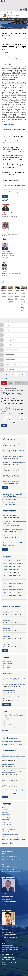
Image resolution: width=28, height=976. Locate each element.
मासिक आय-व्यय (4, 382)
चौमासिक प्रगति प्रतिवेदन (8, 663)
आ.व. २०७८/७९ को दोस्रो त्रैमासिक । (10, 502)
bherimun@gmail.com (10, 901)
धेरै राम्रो (7, 717)
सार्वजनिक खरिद (24, 382)
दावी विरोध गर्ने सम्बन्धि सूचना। (10, 192)
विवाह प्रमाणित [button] (9, 345)
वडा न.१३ (6, 566)
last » (14, 61)
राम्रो (7, 720)
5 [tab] (15, 29)
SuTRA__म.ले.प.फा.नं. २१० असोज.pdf (13, 413)
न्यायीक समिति (10, 382)
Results (4, 732)
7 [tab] (19, 29)
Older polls (5, 730)
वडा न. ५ (5, 583)
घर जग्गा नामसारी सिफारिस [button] (12, 350)
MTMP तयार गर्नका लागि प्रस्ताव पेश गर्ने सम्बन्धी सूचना (14, 678)
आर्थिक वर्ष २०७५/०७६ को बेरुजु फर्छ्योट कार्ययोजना (13, 536)
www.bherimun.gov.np (11, 959)
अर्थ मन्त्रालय (5, 809)
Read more (6, 39)
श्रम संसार (4, 807)
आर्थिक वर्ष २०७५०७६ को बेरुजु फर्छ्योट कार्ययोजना (13, 529)
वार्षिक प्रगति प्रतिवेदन (7, 661)
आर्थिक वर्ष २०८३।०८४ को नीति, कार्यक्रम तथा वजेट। (13, 444)
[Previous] (1, 26)
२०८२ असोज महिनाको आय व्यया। (9, 408)
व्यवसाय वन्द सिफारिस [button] (10, 359)
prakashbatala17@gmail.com (11, 937)
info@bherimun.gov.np (7, 954)
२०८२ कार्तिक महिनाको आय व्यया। (9, 398)
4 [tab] (13, 29)
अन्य (5, 487)
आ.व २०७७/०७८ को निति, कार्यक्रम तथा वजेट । (12, 481)
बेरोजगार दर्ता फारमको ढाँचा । (8, 764)
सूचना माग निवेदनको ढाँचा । (7, 779)
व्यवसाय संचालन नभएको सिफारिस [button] (13, 364)
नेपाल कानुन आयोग (6, 817)
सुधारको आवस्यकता (9, 724)
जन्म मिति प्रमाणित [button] (10, 340)
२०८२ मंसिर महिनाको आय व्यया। (9, 389)
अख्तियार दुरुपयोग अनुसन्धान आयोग (9, 832)
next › (22, 58)
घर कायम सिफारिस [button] (10, 354)
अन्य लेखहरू (6, 704)
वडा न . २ (6, 595)
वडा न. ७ (5, 578)
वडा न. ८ (5, 575)
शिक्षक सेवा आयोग (5, 819)
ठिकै (6, 722)
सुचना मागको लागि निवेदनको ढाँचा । (9, 785)
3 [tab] (12, 29)
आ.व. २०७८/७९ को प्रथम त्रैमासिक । (10, 504)
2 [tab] (10, 29)
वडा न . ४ (6, 592)
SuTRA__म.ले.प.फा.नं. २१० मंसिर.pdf (12, 394)
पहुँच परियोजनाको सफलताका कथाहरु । (10, 515)
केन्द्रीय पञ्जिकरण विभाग (7, 824)
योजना (19, 382)
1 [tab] (8, 29)
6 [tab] (17, 29)
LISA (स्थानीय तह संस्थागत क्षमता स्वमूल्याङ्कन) (12, 741)
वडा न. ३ (5, 586)
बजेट (15, 382)
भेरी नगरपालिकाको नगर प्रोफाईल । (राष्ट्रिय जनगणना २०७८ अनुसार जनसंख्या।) (14, 47)
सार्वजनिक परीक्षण (6, 667)
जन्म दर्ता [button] (7, 325)
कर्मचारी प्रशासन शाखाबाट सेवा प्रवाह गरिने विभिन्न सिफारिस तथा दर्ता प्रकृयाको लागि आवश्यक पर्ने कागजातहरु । (13, 756)
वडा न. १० (5, 589)
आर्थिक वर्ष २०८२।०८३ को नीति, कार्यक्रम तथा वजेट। (13, 450)
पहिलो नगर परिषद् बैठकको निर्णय (9, 690)
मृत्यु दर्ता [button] (7, 330)
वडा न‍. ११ (5, 563)
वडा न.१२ (6, 569)
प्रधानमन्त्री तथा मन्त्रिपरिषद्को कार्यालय (10, 834)
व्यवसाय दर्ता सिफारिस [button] (10, 369)
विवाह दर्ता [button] (8, 335)
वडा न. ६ (5, 581)
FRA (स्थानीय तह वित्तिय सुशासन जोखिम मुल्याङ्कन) (12, 744)
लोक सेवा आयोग (5, 812)
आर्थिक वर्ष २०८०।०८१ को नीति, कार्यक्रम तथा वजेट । (14, 462)
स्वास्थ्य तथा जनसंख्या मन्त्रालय (8, 827)
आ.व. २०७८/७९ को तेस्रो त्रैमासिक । (9, 499)
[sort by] (5, 560)
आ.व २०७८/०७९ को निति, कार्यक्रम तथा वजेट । (12, 475)
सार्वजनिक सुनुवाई (6, 665)
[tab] (14, 325)
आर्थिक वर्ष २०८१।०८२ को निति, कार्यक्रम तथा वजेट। (13, 456)
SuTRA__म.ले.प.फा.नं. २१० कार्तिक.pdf (13, 403)
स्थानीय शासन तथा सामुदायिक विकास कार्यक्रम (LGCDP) (13, 839)
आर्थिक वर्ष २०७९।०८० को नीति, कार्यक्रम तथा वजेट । (14, 469)
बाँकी (5, 196)
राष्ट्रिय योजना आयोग (6, 822)
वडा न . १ (6, 598)
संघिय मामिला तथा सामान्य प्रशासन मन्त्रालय (11, 837)
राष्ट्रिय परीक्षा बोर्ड (5, 814)
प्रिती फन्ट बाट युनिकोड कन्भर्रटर (8, 829)
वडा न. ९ (5, 572)
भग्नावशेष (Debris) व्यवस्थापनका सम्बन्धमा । (12, 19)
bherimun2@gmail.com (10, 904)
